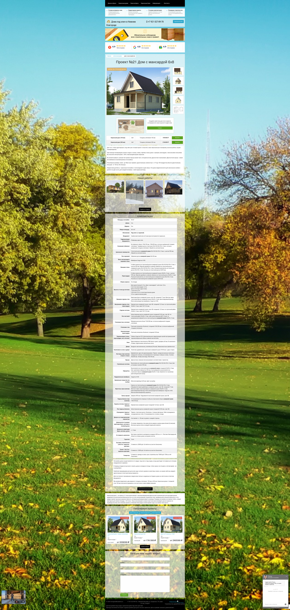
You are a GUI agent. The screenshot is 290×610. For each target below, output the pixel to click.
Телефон (122, 562)
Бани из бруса (135, 3)
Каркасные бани (145, 3)
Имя (121, 556)
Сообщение (123, 574)
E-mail (121, 568)
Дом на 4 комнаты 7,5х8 (167, 534)
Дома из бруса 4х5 (134, 512)
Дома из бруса (112, 3)
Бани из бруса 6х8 (156, 512)
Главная (109, 56)
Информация (156, 3)
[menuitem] (112, 3)
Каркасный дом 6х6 (139, 534)
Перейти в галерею (145, 209)
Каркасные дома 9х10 (145, 512)
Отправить (124, 595)
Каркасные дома (123, 3)
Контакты (167, 3)
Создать (160, 128)
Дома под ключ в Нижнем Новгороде (121, 23)
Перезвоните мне (178, 21)
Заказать (177, 137)
